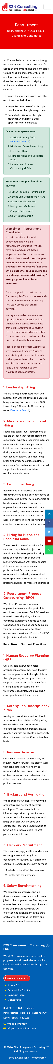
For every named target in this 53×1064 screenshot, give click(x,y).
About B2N (14, 985)
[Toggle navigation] (47, 7)
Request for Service (19, 990)
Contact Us (14, 999)
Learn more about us (16, 978)
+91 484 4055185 (17, 1023)
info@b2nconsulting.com (21, 1028)
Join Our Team (16, 995)
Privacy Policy (38, 1057)
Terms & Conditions (18, 1057)
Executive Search (19, 141)
